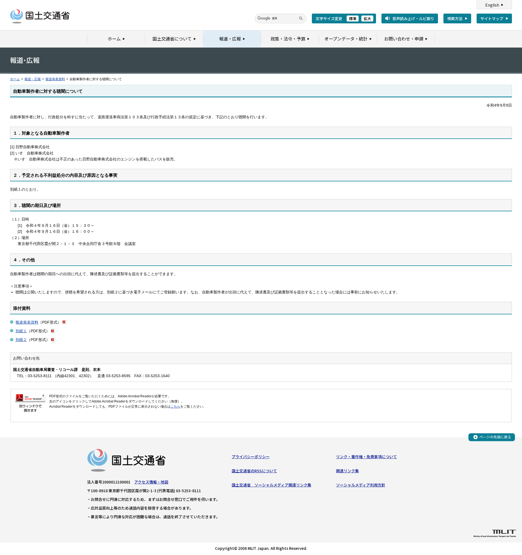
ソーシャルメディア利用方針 (360, 485)
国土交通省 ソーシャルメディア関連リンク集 (271, 485)
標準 (352, 18)
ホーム (15, 79)
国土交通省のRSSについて (254, 470)
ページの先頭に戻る (495, 436)
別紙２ (21, 339)
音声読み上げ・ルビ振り (413, 18)
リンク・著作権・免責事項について (366, 456)
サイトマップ (491, 18)
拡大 (367, 18)
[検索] (301, 18)
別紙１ (21, 331)
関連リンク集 (347, 470)
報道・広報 (32, 79)
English (492, 5)
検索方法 (454, 18)
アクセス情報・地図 (151, 482)
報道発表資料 (55, 79)
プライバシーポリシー (251, 456)
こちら (175, 406)
